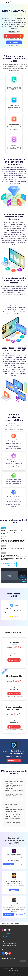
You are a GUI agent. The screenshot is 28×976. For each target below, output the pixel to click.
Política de (13, 968)
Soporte (18, 968)
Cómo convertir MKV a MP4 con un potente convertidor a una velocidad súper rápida (15, 811)
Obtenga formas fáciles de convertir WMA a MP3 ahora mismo (13, 806)
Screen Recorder (14, 903)
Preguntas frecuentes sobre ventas (9, 945)
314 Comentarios (10, 15)
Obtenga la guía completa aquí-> (9, 564)
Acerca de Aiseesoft (6, 968)
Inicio (3, 923)
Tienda (7, 936)
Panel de (11, 970)
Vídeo (7, 923)
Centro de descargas (8, 934)
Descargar (9, 864)
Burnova (14, 879)
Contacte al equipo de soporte (8, 947)
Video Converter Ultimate (14, 854)
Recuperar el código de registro (9, 943)
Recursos (23, 968)
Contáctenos (16, 970)
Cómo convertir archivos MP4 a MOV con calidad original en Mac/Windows (14, 786)
